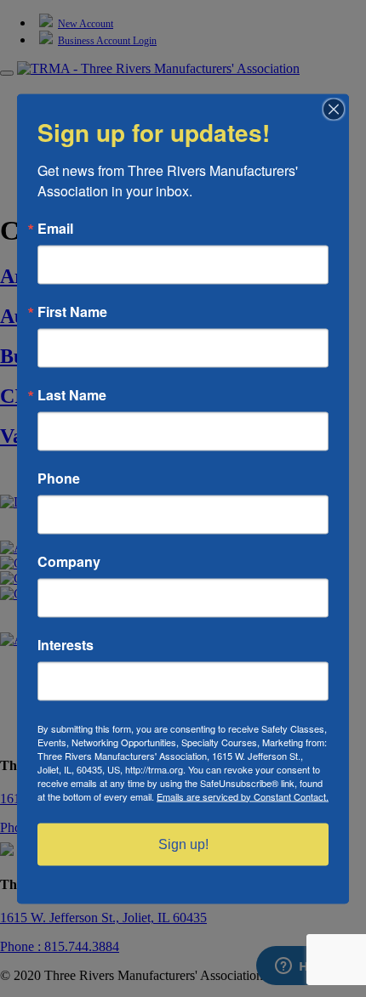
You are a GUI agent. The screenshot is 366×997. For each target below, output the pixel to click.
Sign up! (183, 843)
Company (68, 561)
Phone (58, 477)
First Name (72, 311)
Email (55, 228)
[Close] (333, 109)
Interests (65, 644)
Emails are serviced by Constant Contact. (243, 795)
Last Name (71, 394)
